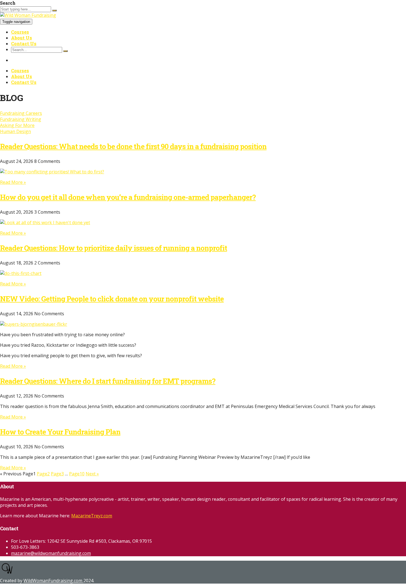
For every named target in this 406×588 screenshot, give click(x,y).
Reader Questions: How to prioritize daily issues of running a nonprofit (113, 248)
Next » (92, 474)
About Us (21, 38)
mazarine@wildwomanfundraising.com (51, 553)
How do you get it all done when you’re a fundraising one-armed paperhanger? (128, 197)
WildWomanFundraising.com (53, 581)
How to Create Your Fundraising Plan (60, 431)
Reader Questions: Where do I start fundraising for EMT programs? (107, 381)
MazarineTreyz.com (91, 516)
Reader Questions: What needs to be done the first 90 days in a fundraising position (133, 146)
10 (77, 474)
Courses (20, 32)
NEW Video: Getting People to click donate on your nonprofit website (112, 298)
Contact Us (23, 43)
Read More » (13, 182)
